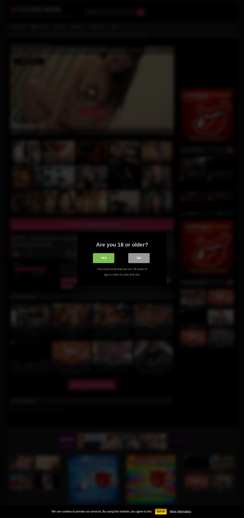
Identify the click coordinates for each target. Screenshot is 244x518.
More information (180, 511)
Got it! (161, 511)
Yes (104, 258)
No (139, 258)
